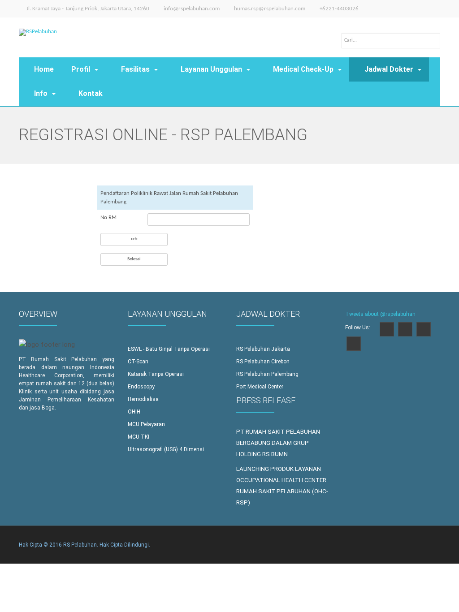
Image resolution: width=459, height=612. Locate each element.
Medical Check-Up (303, 69)
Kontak (90, 93)
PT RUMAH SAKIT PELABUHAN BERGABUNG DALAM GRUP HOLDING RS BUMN (278, 442)
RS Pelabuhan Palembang (267, 374)
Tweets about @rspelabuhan (380, 314)
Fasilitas (135, 69)
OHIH (134, 412)
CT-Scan (138, 361)
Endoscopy (141, 387)
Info (41, 93)
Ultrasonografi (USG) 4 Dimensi (166, 449)
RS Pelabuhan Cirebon (263, 361)
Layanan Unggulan (211, 69)
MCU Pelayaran (146, 424)
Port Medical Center (259, 387)
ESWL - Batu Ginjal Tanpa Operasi (169, 349)
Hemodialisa (143, 399)
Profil (80, 69)
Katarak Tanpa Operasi (156, 374)
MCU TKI (138, 437)
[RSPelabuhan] (38, 26)
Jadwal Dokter (388, 69)
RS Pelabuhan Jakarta (263, 349)
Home (44, 69)
